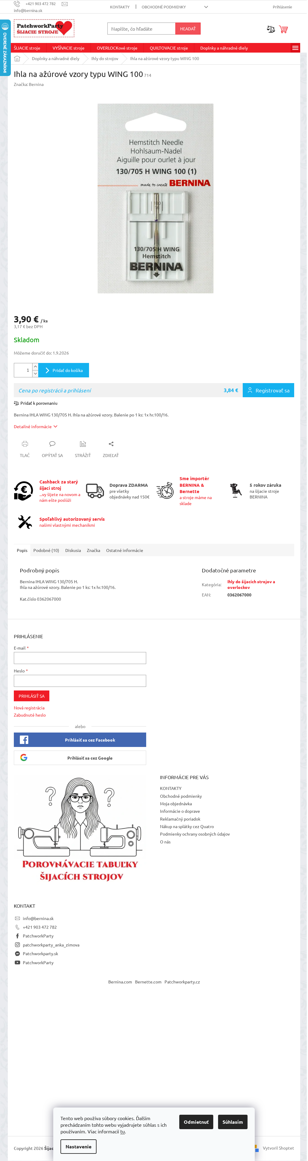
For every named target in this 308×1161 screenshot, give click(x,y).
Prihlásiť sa (32, 696)
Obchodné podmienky (164, 6)
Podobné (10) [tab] (46, 550)
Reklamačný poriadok (180, 818)
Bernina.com (120, 981)
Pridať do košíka (68, 370)
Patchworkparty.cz (182, 981)
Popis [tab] (22, 550)
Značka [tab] (93, 550)
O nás (165, 841)
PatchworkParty (38, 935)
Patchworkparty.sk (40, 953)
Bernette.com (148, 981)
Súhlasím (233, 1122)
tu (122, 1131)
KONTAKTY (120, 6)
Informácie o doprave (180, 811)
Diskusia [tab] (73, 550)
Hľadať (188, 28)
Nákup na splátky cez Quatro (187, 826)
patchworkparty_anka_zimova (51, 944)
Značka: (29, 84)
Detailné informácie (33, 426)
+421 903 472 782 (40, 927)
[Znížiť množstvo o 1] (35, 373)
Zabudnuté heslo (30, 715)
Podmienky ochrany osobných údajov (195, 833)
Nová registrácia (29, 707)
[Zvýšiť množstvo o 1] (35, 366)
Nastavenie (78, 1146)
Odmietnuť (196, 1122)
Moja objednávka (176, 803)
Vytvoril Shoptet (278, 1147)
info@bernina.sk (38, 918)
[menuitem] (27, 48)
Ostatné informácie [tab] (124, 550)
